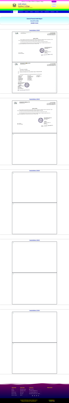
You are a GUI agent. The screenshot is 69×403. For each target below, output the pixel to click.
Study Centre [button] (37, 11)
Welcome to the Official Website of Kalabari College (32, 1)
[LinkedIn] (36, 395)
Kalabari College (24, 6)
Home (11, 11)
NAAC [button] (42, 11)
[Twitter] (34, 395)
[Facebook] (32, 395)
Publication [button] (52, 11)
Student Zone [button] (47, 11)
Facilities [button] (31, 11)
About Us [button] (15, 11)
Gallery (57, 11)
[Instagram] (38, 395)
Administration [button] (20, 11)
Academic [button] (26, 11)
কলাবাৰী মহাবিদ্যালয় (22, 4)
